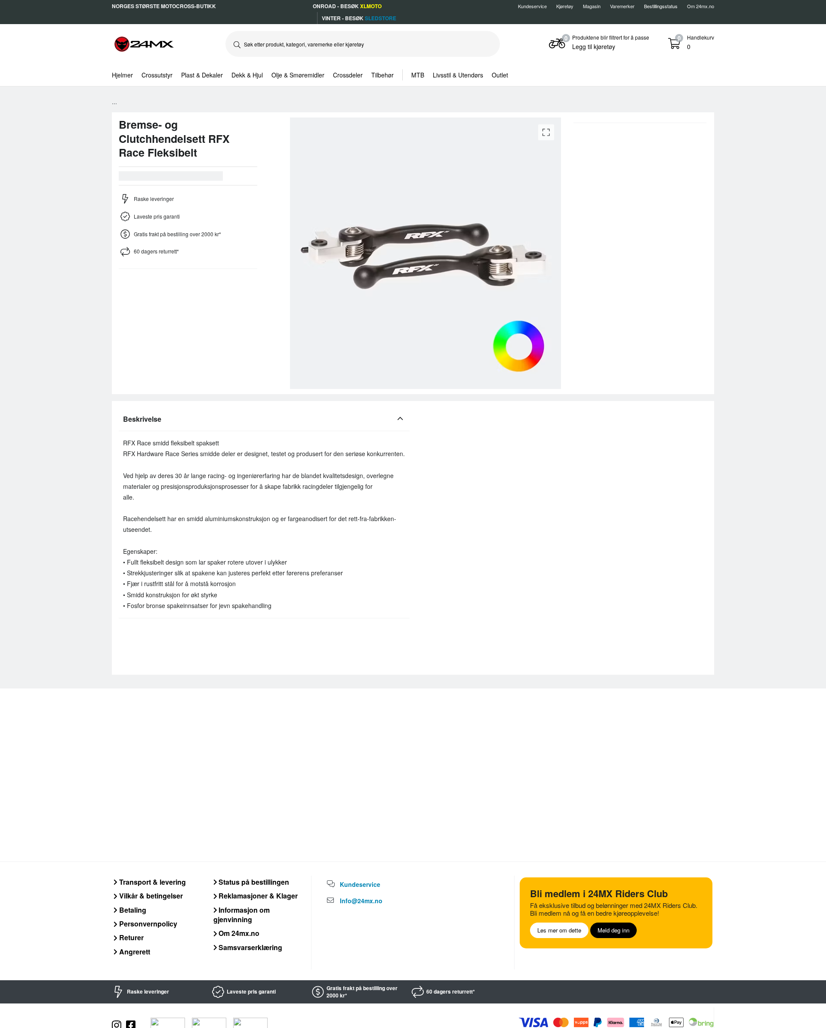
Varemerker (622, 6)
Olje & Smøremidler (297, 75)
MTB (417, 75)
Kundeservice (532, 6)
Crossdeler (348, 75)
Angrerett (133, 952)
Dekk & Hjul (247, 75)
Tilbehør (382, 75)
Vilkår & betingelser (150, 896)
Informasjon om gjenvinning (241, 914)
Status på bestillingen (253, 882)
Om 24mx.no (700, 6)
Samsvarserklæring (249, 947)
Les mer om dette (559, 930)
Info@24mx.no (361, 900)
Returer (130, 937)
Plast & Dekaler (202, 75)
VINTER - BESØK (359, 18)
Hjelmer (122, 75)
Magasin (592, 6)
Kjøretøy (564, 6)
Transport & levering (151, 882)
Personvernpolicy (147, 924)
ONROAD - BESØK (347, 6)
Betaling (131, 910)
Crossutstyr (157, 75)
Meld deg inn (613, 930)
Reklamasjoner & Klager (257, 896)
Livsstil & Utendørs (458, 75)
